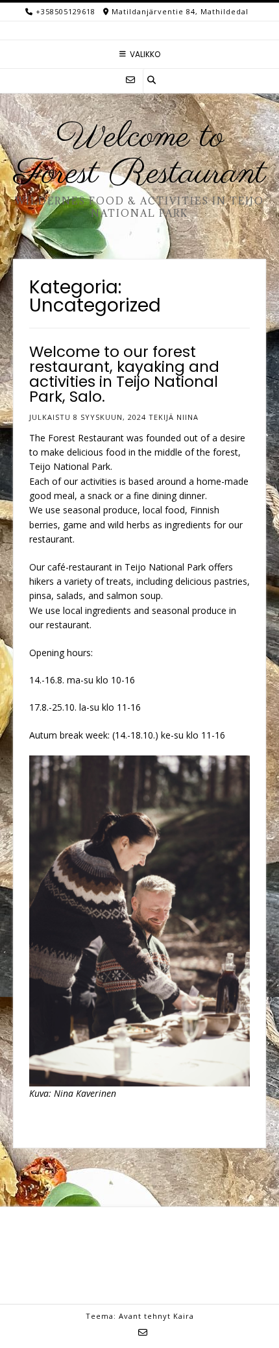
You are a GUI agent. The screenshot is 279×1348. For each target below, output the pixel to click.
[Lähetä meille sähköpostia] (130, 79)
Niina (187, 417)
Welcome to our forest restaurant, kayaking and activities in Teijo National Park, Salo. (124, 374)
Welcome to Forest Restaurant (140, 155)
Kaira (183, 1316)
